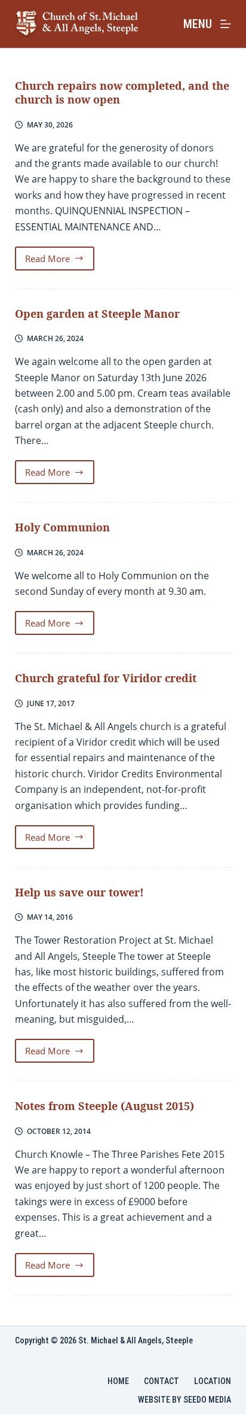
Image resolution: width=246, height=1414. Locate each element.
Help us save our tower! (79, 892)
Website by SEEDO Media (184, 1399)
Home (118, 1381)
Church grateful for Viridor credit (105, 678)
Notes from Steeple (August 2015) (104, 1106)
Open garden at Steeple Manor (97, 313)
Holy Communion (62, 527)
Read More (60, 261)
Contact (161, 1381)
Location (212, 1381)
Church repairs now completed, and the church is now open (122, 92)
